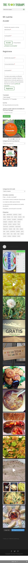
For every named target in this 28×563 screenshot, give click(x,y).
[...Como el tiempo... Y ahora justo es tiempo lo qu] (14, 331)
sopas (15, 233)
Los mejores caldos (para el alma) (11, 202)
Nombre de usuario (9, 58)
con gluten (14, 219)
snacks (8, 233)
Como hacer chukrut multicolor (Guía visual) (14, 199)
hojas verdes (17, 226)
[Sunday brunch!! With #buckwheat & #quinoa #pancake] (14, 423)
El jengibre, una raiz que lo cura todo (12, 208)
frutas (19, 224)
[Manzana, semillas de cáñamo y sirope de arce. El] (14, 516)
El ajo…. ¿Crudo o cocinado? (10, 197)
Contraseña (7, 36)
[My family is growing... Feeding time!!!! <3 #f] (14, 470)
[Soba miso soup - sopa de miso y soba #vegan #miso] (14, 400)
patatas (21, 229)
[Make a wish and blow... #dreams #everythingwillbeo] (14, 307)
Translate (14, 99)
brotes (15, 217)
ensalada (5, 224)
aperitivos (15, 214)
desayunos (10, 221)
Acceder (8, 42)
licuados (10, 229)
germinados (11, 226)
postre (7, 231)
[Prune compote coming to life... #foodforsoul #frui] (14, 284)
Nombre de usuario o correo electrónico (11, 28)
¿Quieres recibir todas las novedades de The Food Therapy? (13, 109)
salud (4, 233)
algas (4, 214)
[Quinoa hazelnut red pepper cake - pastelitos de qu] (14, 377)
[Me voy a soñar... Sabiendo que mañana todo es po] (14, 354)
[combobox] (14, 143)
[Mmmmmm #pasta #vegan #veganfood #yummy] (14, 447)
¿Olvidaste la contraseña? (10, 46)
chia (23, 217)
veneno (4, 236)
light (14, 229)
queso (22, 231)
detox (15, 221)
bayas (4, 217)
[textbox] (14, 143)
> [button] (23, 128)
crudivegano (19, 219)
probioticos (12, 231)
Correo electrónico (9, 64)
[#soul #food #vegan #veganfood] (14, 493)
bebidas (8, 217)
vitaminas (14, 236)
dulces (19, 221)
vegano (22, 233)
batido (20, 214)
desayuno (5, 221)
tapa (18, 233)
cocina (4, 219)
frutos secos (5, 226)
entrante (9, 224)
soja (11, 233)
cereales (19, 217)
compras (9, 219)
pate (4, 231)
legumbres (5, 229)
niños (17, 229)
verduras (9, 236)
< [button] (4, 128)
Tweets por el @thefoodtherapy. (11, 538)
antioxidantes (9, 214)
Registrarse (9, 88)
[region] (14, 129)
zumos (18, 236)
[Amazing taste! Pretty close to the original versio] (14, 261)
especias (14, 224)
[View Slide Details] (14, 129)
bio (12, 217)
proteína (18, 231)
